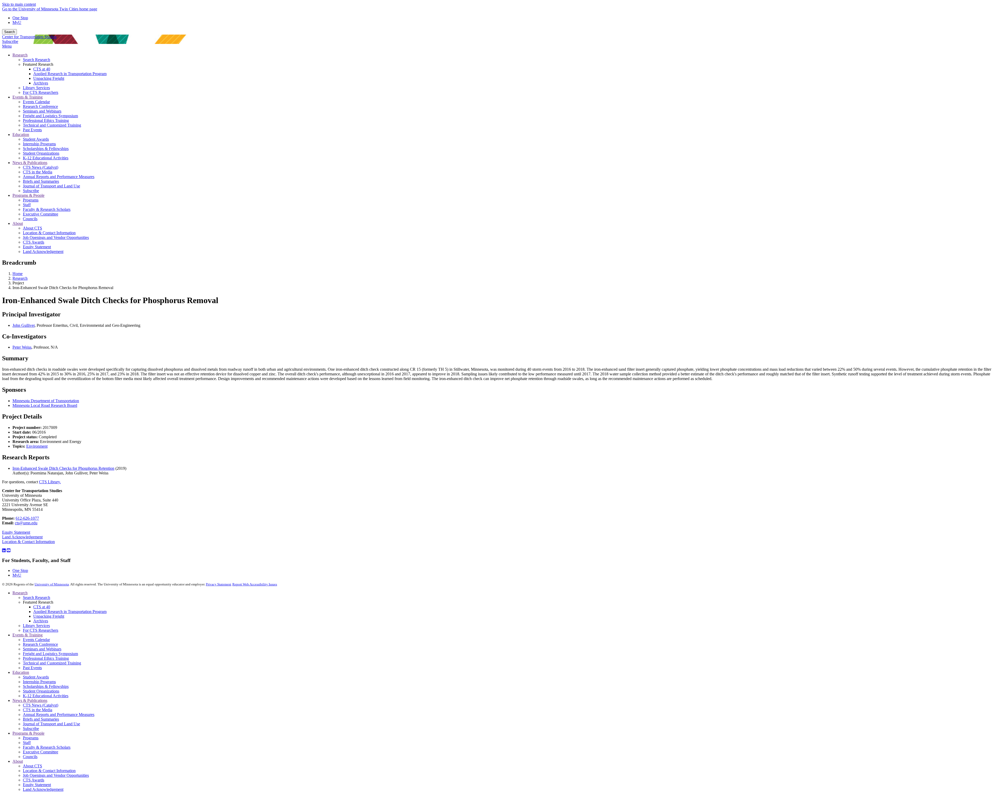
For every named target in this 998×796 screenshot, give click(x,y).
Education (20, 672)
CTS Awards (33, 780)
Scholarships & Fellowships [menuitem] (46, 148)
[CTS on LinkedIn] (4, 550)
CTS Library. (50, 482)
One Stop (20, 18)
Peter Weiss (21, 347)
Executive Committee (40, 752)
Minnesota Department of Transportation (45, 401)
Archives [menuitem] (40, 83)
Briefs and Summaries (41, 719)
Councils (30, 756)
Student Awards (36, 677)
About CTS (32, 766)
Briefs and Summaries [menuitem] (41, 181)
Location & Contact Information (28, 541)
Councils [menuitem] (30, 219)
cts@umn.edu (26, 523)
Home (17, 273)
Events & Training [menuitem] (27, 97)
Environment (37, 446)
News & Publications (29, 700)
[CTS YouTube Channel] (8, 550)
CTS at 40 (41, 607)
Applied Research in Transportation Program (70, 611)
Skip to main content (19, 4)
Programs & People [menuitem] (28, 195)
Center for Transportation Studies (29, 37)
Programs (30, 738)
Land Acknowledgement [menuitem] (43, 251)
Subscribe (10, 41)
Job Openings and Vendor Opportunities (56, 775)
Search (9, 32)
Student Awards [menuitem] (36, 139)
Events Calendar (36, 639)
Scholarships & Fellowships (46, 686)
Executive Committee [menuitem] (40, 214)
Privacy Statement (218, 584)
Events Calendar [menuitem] (36, 102)
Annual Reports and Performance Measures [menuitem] (58, 176)
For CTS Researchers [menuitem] (40, 92)
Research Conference (40, 644)
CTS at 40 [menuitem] (41, 69)
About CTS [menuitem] (32, 228)
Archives (40, 621)
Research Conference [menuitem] (40, 106)
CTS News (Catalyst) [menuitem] (40, 167)
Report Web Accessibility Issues (254, 584)
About (17, 761)
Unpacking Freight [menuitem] (48, 78)
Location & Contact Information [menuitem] (49, 233)
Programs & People (28, 733)
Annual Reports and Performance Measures (58, 714)
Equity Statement (16, 532)
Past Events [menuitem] (32, 130)
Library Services (36, 625)
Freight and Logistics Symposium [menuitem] (50, 116)
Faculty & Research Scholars (46, 747)
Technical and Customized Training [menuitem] (52, 125)
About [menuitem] (17, 223)
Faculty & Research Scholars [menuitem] (46, 209)
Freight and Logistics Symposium (50, 653)
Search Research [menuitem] (36, 59)
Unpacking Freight (48, 616)
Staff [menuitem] (27, 205)
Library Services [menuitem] (36, 88)
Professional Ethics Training (46, 658)
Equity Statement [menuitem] (37, 247)
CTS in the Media (37, 710)
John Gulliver (23, 325)
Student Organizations (41, 691)
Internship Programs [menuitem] (39, 144)
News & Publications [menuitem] (29, 162)
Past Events (32, 667)
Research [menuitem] (20, 55)
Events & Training (27, 635)
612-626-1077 (27, 518)
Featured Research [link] (38, 64)
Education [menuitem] (20, 134)
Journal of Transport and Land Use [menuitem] (51, 186)
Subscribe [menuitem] (31, 190)
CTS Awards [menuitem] (33, 242)
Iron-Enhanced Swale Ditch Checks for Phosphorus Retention (63, 468)
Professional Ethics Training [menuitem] (46, 120)
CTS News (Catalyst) (40, 705)
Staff (27, 742)
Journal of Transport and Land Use (51, 724)
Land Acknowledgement (22, 537)
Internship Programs (39, 682)
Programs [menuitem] (30, 200)
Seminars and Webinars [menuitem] (42, 111)
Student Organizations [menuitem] (41, 153)
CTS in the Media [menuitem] (37, 172)
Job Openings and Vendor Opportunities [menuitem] (56, 237)
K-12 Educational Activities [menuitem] (45, 158)
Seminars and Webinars (42, 649)
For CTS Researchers (40, 630)
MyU (16, 22)
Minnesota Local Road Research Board (44, 405)
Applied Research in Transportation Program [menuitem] (70, 73)
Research (20, 278)
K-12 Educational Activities (45, 696)
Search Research (36, 597)
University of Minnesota (52, 584)
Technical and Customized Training (52, 663)
